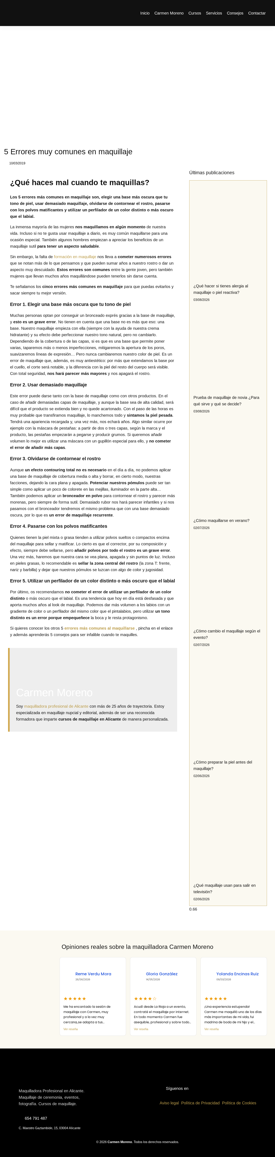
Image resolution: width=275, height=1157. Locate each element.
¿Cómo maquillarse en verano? (221, 520)
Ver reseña (70, 1029)
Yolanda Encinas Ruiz (167, 974)
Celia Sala (226, 974)
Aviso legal (169, 1103)
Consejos (235, 13)
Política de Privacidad (200, 1103)
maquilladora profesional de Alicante (56, 706)
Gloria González (91, 974)
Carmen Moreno (169, 13)
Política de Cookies (239, 1103)
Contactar (257, 13)
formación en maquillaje (75, 257)
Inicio (145, 13)
